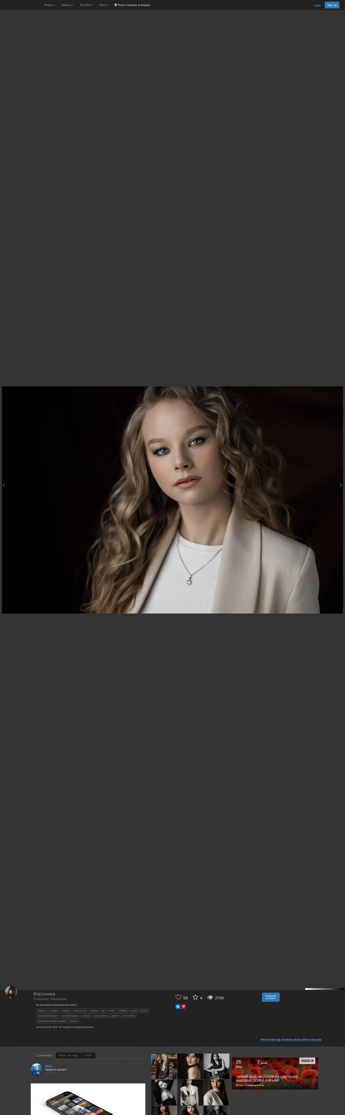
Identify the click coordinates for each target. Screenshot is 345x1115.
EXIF (88, 1055)
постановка (129, 1016)
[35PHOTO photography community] (21, 5)
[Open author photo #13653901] (190, 1092)
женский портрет (70, 1016)
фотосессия (80, 1010)
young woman (100, 1016)
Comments (44, 1055)
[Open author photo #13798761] (190, 1066)
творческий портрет (48, 1016)
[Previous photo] (3, 484)
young (134, 1010)
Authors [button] (66, 5)
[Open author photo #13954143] (164, 1066)
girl (103, 1010)
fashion (73, 1021)
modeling (122, 1010)
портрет (66, 1010)
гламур (94, 1010)
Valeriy (49, 1065)
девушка (42, 1010)
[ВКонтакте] (177, 1006)
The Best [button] (86, 5)
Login (317, 5)
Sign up (332, 5)
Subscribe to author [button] (270, 997)
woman (86, 1016)
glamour (115, 1016)
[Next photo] (341, 484)
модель (54, 1010)
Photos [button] (49, 5)
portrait (144, 1010)
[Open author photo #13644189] (217, 1092)
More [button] (103, 5)
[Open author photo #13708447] (164, 1092)
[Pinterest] (183, 1006)
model (111, 1010)
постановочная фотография (52, 1021)
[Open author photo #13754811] (217, 1066)
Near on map (68, 1055)
